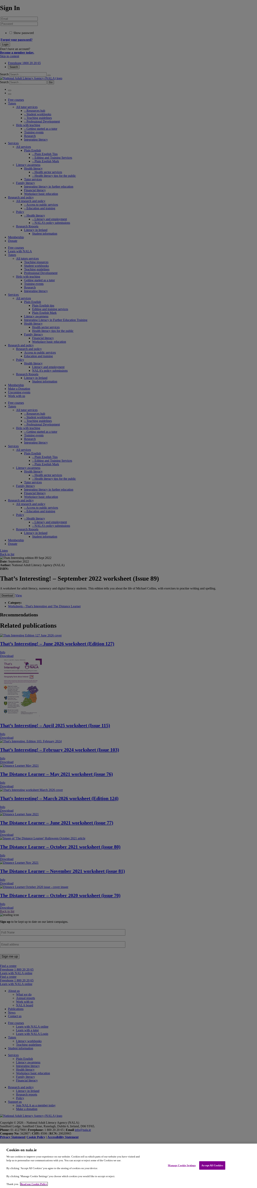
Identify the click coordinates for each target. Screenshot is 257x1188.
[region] (128, 1166)
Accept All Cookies (212, 1165)
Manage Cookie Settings (182, 1165)
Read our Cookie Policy (33, 1183)
